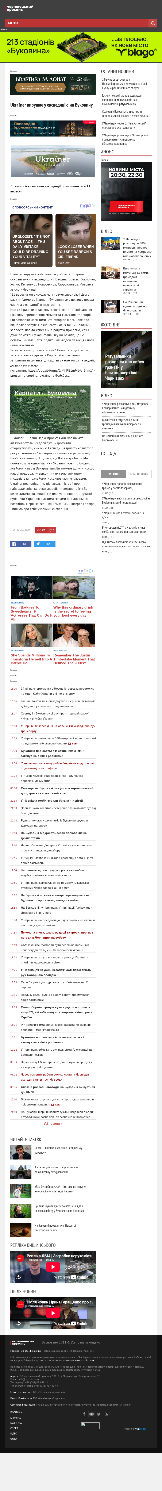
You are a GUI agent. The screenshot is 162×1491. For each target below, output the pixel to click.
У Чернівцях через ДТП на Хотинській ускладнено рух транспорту (124, 125)
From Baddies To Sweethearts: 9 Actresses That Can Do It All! (32, 613)
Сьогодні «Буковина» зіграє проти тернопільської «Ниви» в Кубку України (125, 113)
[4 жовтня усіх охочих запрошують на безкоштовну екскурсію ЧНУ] (20, 1172)
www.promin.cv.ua (84, 1360)
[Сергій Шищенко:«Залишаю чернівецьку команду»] (20, 1152)
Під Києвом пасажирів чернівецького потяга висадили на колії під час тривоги (126, 544)
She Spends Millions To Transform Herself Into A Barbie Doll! (31, 659)
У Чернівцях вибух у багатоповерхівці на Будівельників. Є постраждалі (126, 500)
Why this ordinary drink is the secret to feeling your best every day (73, 611)
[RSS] (106, 1414)
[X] (99, 1414)
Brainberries (17, 602)
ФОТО (13, 1439)
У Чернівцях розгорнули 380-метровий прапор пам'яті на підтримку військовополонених (125, 139)
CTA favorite (60, 602)
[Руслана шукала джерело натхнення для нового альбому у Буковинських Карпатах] (20, 1211)
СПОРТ (14, 1428)
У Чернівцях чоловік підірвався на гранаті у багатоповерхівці (122, 486)
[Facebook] (84, 1414)
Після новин (23, 1291)
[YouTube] (91, 1414)
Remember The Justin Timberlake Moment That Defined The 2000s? (74, 659)
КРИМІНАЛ (16, 1418)
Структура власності (21, 1392)
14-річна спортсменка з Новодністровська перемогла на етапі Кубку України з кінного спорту (124, 83)
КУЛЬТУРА (16, 1423)
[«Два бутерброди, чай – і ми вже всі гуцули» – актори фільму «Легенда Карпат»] (20, 1191)
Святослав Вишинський (23, 1405)
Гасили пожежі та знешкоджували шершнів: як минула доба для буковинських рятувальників (122, 99)
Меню (13, 23)
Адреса (14, 1376)
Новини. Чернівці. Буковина (25, 1351)
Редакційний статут (21, 1398)
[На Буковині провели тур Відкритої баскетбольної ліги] (20, 1230)
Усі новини (52, 1124)
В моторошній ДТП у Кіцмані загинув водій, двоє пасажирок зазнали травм (124, 529)
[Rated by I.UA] (90, 1428)
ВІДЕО (13, 1434)
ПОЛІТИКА (16, 1412)
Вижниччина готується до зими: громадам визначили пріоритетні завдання (121, 424)
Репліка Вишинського (33, 1245)
